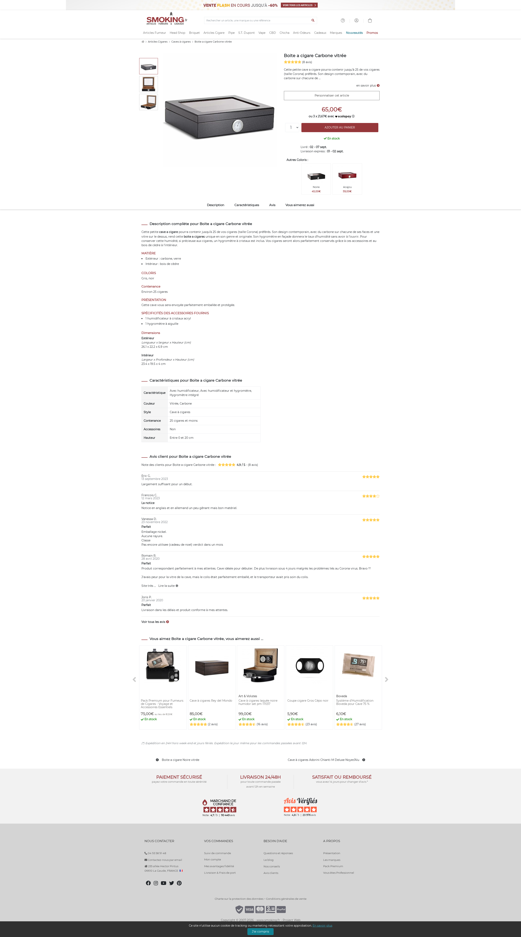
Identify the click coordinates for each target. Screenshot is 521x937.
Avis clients (271, 872)
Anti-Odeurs (301, 33)
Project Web (291, 920)
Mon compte (212, 859)
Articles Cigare (214, 33)
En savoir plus (322, 925)
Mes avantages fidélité (219, 866)
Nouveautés (354, 33)
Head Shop (177, 33)
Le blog (269, 859)
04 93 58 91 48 (156, 853)
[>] (387, 680)
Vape (261, 33)
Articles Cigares (158, 41)
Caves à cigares (181, 41)
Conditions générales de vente (286, 898)
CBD (272, 33)
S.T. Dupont (246, 33)
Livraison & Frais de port (220, 872)
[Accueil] (142, 41)
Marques (336, 33)
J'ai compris (260, 931)
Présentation (331, 853)
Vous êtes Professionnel (338, 872)
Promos (372, 33)
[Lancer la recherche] (313, 20)
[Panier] (370, 21)
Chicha (284, 33)
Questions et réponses (278, 853)
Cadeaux (320, 33)
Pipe (231, 33)
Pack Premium (333, 866)
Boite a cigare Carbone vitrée (213, 41)
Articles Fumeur (154, 33)
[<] (134, 680)
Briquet (194, 33)
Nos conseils (272, 866)
